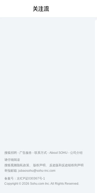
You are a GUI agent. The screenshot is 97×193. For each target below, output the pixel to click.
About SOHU (58, 153)
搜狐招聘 (10, 153)
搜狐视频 (14, 8)
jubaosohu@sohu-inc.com (36, 170)
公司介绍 (76, 153)
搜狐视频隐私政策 (16, 165)
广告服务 (25, 153)
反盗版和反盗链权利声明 (66, 165)
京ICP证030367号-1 (31, 178)
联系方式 (40, 153)
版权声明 (39, 165)
